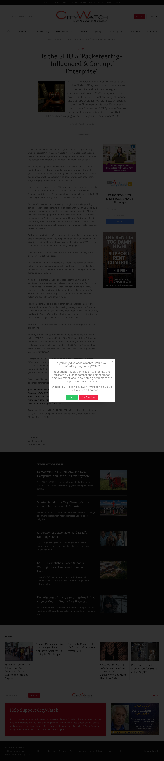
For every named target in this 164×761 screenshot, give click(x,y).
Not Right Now (88, 397)
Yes (71, 397)
